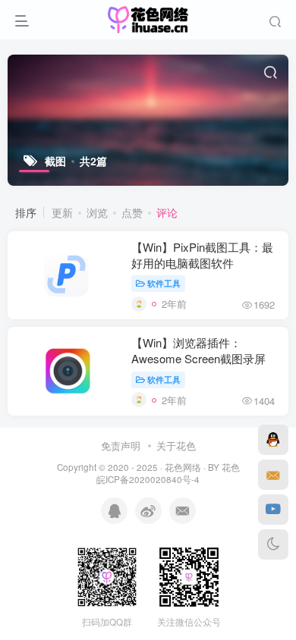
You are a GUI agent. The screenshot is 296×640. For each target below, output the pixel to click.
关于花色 (176, 445)
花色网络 (183, 467)
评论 (167, 212)
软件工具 (164, 283)
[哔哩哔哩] (273, 509)
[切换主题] (273, 544)
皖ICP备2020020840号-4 (148, 479)
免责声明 (120, 445)
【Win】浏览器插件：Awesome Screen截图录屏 (198, 350)
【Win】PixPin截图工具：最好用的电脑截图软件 (202, 255)
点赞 (132, 212)
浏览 (97, 212)
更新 (62, 212)
